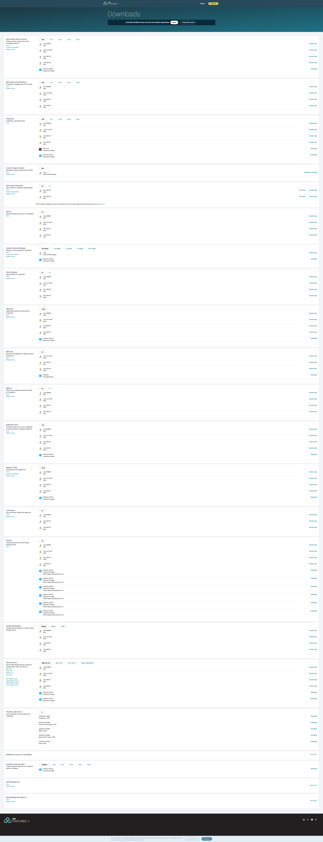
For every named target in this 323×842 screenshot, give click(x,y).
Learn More (313, 754)
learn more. (101, 204)
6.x (42, 186)
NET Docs (9, 669)
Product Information (12, 47)
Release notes (10, 49)
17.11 (51, 39)
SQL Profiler (92, 248)
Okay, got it (207, 839)
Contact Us (213, 3)
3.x (42, 212)
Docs (7, 45)
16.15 (60, 39)
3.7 (50, 388)
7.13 (43, 425)
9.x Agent (80, 248)
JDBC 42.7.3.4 (46, 663)
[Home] (112, 3)
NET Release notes (12, 679)
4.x (50, 272)
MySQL (53, 626)
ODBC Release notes (12, 683)
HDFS (63, 626)
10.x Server (45, 248)
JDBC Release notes (12, 681)
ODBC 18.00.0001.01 (87, 663)
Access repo (313, 43)
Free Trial (302, 190)
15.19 (68, 39)
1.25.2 (43, 309)
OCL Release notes (12, 685)
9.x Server (69, 248)
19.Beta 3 (44, 765)
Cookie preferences (192, 839)
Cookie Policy (140, 840)
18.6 (43, 39)
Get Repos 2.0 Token (310, 172)
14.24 (77, 39)
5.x (50, 186)
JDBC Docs (9, 671)
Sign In (202, 3)
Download (314, 69)
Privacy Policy (130, 840)
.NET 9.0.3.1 (59, 663)
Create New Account (188, 22)
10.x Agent (57, 248)
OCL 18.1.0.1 (72, 663)
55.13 (43, 468)
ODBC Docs (9, 673)
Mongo (44, 626)
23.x (43, 168)
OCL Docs (9, 675)
